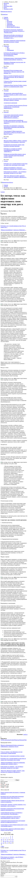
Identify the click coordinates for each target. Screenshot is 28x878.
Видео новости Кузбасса (13, 27)
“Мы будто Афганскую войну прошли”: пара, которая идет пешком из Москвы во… (15, 176)
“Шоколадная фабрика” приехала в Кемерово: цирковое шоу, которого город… (15, 168)
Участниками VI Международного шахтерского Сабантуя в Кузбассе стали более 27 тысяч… (14, 133)
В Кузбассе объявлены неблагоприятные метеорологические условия (14, 41)
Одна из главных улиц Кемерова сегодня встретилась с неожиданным (11, 752)
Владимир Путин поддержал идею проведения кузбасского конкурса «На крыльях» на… (14, 72)
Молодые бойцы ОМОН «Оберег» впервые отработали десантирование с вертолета (15, 141)
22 (11, 841)
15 (11, 839)
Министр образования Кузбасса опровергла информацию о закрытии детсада (12, 746)
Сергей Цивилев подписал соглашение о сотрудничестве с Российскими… (11, 813)
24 (1, 843)
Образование (10, 50)
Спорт (5, 138)
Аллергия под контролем (10, 102)
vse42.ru (25, 734)
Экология (9, 23)
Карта (5, 7)
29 (11, 843)
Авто (8, 48)
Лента (5, 4)
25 (3, 843)
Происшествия (11, 25)
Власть (5, 67)
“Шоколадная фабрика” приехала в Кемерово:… (13, 230)
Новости (6, 18)
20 (7, 841)
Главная (6, 17)
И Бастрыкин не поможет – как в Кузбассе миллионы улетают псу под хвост (15, 172)
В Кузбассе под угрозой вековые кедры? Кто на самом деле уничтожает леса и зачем (15, 164)
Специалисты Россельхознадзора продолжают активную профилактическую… (13, 821)
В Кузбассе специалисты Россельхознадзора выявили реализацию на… (12, 809)
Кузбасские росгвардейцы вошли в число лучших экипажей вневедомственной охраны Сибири (15, 155)
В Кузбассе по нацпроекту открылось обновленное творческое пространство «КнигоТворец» (14, 127)
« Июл (2, 846)
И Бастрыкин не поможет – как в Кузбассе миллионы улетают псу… (12, 857)
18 (3, 841)
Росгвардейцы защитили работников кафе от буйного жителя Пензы (12, 829)
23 (12, 841)
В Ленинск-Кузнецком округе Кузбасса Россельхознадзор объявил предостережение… (14, 54)
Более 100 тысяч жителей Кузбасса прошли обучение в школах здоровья (15, 99)
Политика (9, 21)
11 (3, 839)
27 (7, 843)
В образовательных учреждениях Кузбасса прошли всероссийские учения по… (15, 59)
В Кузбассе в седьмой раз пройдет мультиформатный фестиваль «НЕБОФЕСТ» (13, 150)
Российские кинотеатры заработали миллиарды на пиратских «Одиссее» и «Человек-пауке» (14, 31)
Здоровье (6, 90)
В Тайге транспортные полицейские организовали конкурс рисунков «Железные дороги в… (15, 122)
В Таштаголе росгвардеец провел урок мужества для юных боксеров (14, 145)
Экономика (10, 24)
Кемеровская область (6, 11)
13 (7, 839)
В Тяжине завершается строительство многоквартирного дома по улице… (11, 817)
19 (5, 841)
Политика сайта (8, 6)
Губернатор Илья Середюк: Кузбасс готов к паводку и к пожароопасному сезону (15, 86)
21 (9, 841)
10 (1, 839)
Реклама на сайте (8, 9)
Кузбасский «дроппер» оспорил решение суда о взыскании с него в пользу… (13, 805)
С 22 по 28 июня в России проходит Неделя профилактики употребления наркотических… (15, 107)
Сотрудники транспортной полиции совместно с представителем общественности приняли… (13, 116)
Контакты (6, 3)
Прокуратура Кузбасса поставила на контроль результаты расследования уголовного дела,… (13, 36)
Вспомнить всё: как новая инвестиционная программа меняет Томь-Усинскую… (12, 797)
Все (8, 20)
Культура (6, 112)
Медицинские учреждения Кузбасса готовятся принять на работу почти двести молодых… (15, 95)
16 (12, 839)
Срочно (6, 161)
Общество (6, 46)
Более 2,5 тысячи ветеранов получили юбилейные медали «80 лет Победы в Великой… (14, 77)
